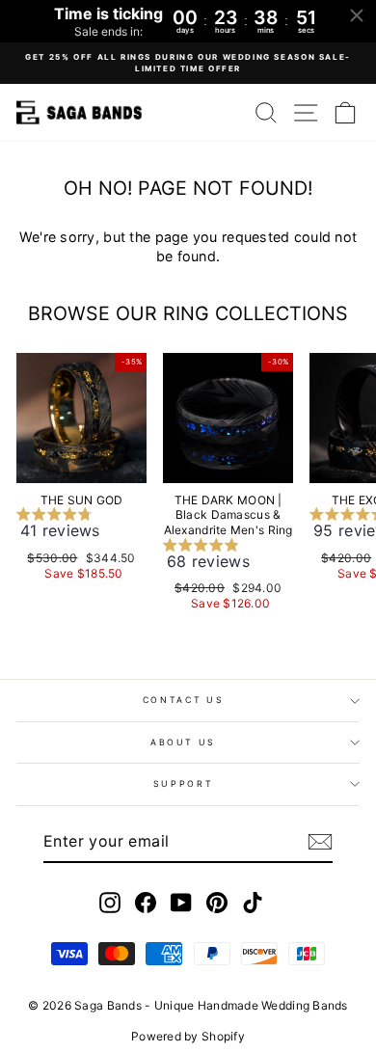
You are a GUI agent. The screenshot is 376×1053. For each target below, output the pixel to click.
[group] (81, 526)
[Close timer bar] (356, 15)
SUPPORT (183, 783)
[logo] (79, 112)
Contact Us (184, 699)
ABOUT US (183, 742)
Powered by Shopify (188, 1036)
